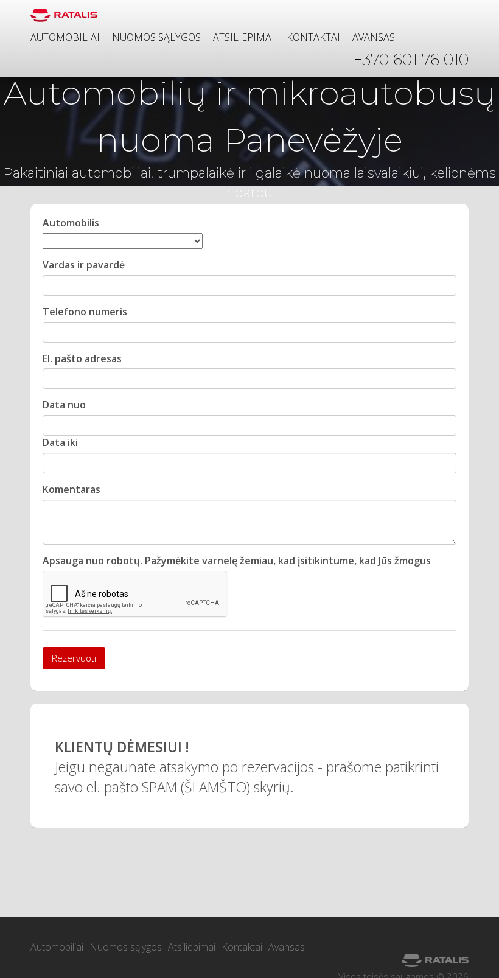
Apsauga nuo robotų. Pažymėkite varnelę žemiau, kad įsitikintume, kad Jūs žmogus (237, 560)
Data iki (60, 442)
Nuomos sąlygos (156, 37)
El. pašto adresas (82, 358)
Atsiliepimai (243, 37)
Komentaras (71, 489)
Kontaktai (313, 37)
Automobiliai (65, 37)
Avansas (373, 37)
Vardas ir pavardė (84, 264)
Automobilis (71, 222)
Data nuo (64, 404)
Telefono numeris (85, 311)
